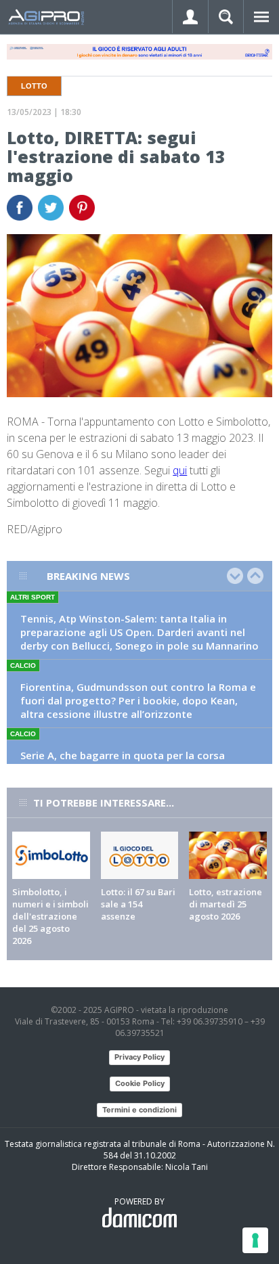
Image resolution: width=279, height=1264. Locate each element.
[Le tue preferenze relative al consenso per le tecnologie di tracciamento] (255, 1240)
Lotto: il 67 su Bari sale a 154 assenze (138, 904)
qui (180, 470)
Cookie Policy (140, 1083)
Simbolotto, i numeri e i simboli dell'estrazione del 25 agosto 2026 (50, 916)
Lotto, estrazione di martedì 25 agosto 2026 (225, 904)
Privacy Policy (139, 1057)
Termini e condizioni (139, 1109)
